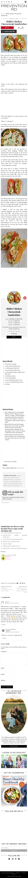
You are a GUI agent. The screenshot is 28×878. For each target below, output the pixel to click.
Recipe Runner (20, 468)
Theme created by (14, 876)
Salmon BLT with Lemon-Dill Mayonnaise (15, 548)
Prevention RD (9, 872)
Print (14, 337)
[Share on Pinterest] (22, 583)
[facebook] (6, 2)
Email (3, 674)
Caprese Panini (7, 544)
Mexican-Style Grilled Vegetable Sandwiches (15, 536)
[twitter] (1, 2)
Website (3, 680)
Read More (14, 746)
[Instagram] (7, 819)
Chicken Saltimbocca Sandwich (12, 533)
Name (3, 668)
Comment (4, 651)
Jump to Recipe (9, 31)
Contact (18, 872)
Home (2, 13)
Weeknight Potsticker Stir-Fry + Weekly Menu (7, 589)
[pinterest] (19, 859)
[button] (26, 2)
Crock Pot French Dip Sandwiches (13, 539)
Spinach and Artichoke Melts (11, 541)
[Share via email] (17, 583)
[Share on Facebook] (19, 583)
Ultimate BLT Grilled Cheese (11, 546)
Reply (4, 624)
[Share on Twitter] (21, 583)
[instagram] (4, 2)
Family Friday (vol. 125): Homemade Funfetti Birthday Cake (21, 589)
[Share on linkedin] (24, 583)
